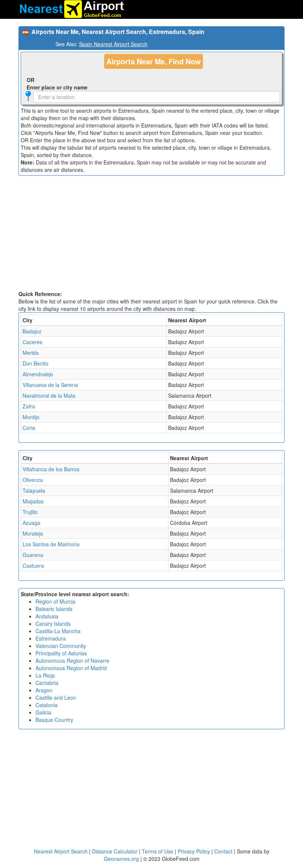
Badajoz (32, 331)
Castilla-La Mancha (58, 631)
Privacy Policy (194, 851)
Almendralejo (38, 374)
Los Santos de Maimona (51, 544)
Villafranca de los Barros (51, 469)
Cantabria (46, 682)
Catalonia (46, 705)
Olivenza (33, 479)
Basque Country (54, 719)
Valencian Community (60, 645)
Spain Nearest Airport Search (113, 44)
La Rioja (45, 675)
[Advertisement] (151, 234)
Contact (223, 851)
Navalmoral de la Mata (49, 395)
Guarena (33, 554)
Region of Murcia (55, 601)
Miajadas (33, 501)
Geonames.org (121, 858)
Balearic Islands (53, 608)
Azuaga (31, 522)
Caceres (32, 342)
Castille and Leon (55, 697)
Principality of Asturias (61, 653)
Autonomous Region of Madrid (71, 668)
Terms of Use (158, 851)
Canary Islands (53, 623)
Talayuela (34, 490)
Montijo (31, 417)
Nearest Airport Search (61, 851)
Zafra (29, 406)
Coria (29, 427)
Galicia (43, 712)
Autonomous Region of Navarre (72, 660)
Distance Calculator (114, 851)
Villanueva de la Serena (50, 384)
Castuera (33, 565)
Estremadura (50, 638)
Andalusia (46, 616)
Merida (31, 352)
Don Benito (35, 363)
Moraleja (33, 533)
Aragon (43, 690)
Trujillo (30, 512)
